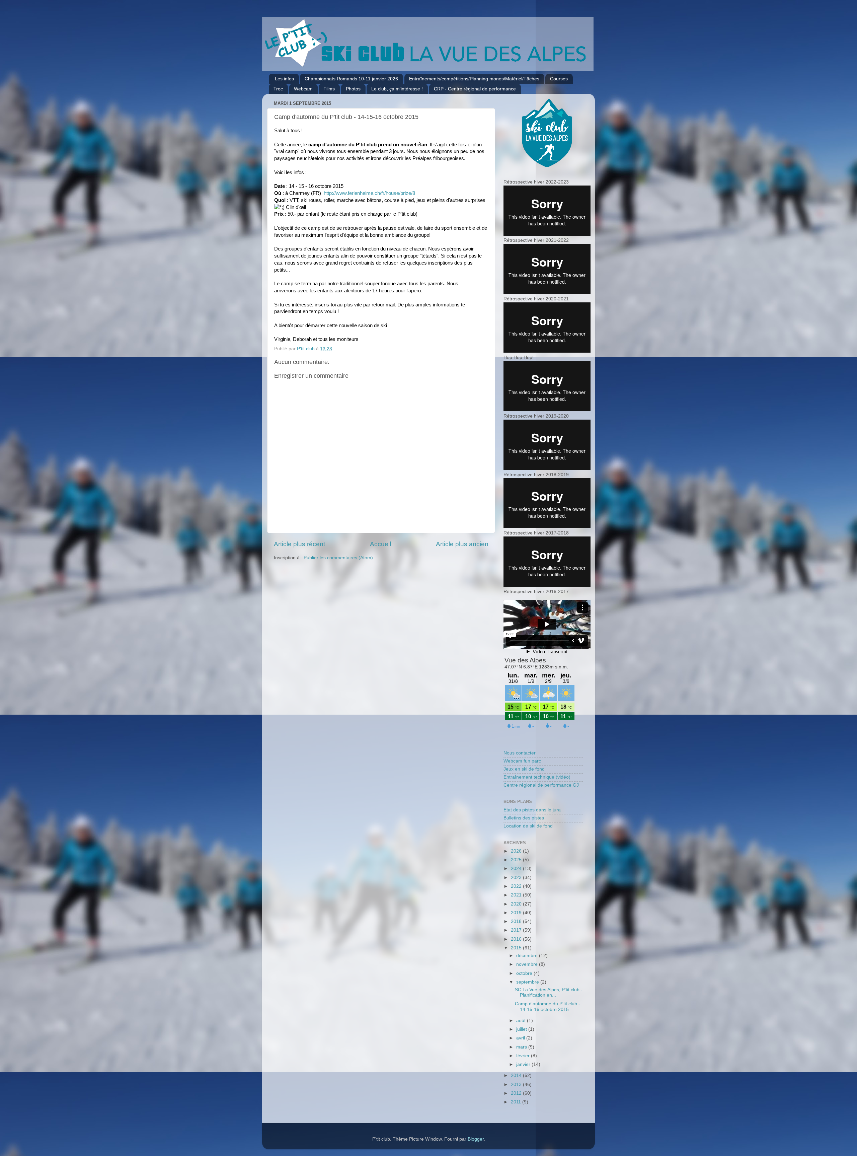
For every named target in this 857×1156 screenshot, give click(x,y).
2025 (517, 859)
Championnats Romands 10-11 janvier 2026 (351, 78)
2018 (517, 921)
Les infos (284, 78)
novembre (527, 964)
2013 (517, 1084)
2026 (517, 851)
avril (521, 1037)
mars (522, 1047)
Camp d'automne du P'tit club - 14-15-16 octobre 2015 (547, 1006)
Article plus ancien (462, 544)
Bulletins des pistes (523, 817)
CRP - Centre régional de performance (475, 88)
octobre (525, 973)
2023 (517, 877)
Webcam (303, 88)
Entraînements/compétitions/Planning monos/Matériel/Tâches (474, 78)
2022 (517, 886)
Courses (559, 78)
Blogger (476, 1139)
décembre (527, 955)
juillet (522, 1029)
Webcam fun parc (522, 761)
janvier (524, 1064)
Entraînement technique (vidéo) (536, 777)
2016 (517, 939)
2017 (517, 930)
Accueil (380, 544)
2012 (517, 1093)
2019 (517, 912)
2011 (516, 1101)
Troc (278, 88)
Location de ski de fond (528, 825)
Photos (353, 88)
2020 (517, 904)
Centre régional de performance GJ (541, 785)
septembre (528, 982)
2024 (517, 868)
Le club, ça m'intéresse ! (397, 88)
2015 (517, 947)
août (521, 1020)
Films (329, 88)
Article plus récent (299, 544)
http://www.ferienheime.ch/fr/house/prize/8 (369, 193)
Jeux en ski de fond (524, 769)
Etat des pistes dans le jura (532, 809)
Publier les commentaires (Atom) (338, 557)
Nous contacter (519, 752)
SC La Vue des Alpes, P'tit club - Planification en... (548, 992)
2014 (517, 1075)
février (523, 1055)
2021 (517, 894)
